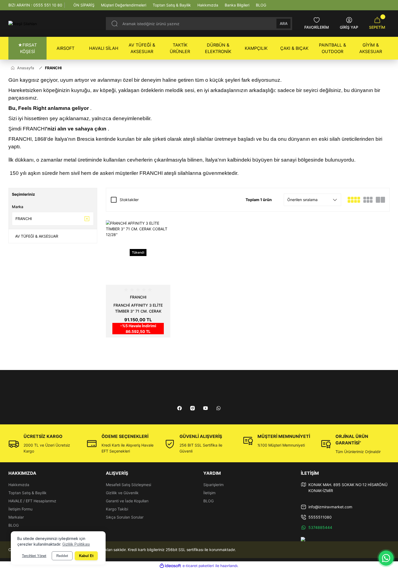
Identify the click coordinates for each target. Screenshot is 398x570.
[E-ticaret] (198, 566)
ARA (284, 23)
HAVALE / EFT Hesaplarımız (32, 501)
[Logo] (22, 24)
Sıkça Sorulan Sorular (124, 517)
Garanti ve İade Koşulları (127, 501)
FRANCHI (53, 67)
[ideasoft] (170, 566)
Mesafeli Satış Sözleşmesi (128, 484)
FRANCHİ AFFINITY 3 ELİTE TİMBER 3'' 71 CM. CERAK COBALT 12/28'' (138, 308)
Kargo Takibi (117, 509)
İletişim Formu (20, 509)
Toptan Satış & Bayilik (27, 492)
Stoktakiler (129, 199)
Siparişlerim (213, 484)
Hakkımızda (18, 484)
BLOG (13, 525)
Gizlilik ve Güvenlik (122, 492)
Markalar (16, 517)
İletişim (209, 492)
